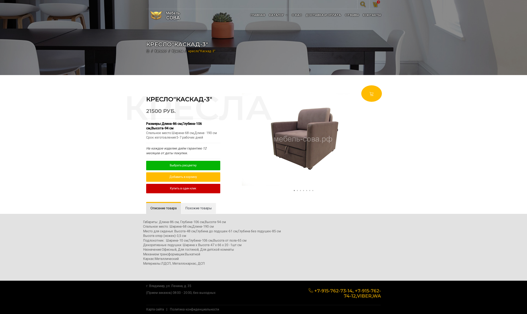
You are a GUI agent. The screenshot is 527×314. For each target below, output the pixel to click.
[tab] (163, 208)
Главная (258, 15)
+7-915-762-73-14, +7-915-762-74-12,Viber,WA (347, 293)
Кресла (177, 51)
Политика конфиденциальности (194, 309)
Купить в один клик (183, 188)
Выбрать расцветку (183, 165)
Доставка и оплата (323, 15)
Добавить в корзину (183, 176)
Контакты (372, 15)
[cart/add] (371, 93)
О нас (297, 15)
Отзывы (352, 15)
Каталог (277, 15)
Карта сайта (155, 309)
